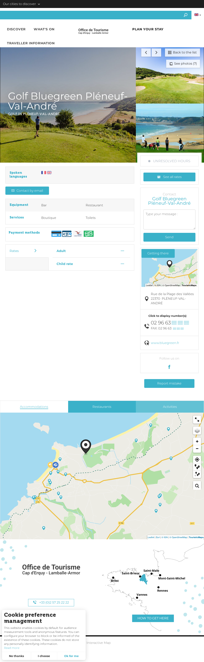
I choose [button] (44, 656)
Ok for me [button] (71, 656)
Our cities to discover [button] (19, 4)
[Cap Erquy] (51, 570)
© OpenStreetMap (178, 537)
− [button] (197, 448)
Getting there (158, 253)
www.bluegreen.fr (165, 343)
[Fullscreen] (197, 419)
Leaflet (151, 537)
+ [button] (197, 441)
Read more (11, 648)
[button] (16, 29)
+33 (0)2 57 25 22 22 (53, 602)
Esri (158, 537)
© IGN (165, 537)
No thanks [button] (16, 656)
